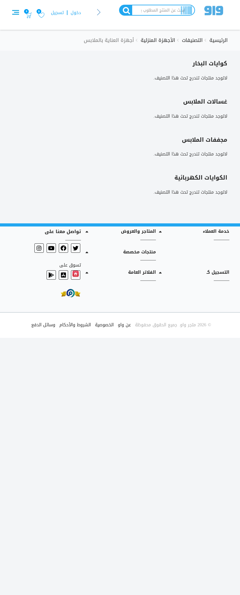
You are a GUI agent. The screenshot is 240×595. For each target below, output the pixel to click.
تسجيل (57, 12)
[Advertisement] (120, 465)
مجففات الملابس (204, 140)
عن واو (124, 325)
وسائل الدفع (43, 325)
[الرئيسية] (213, 12)
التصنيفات (192, 40)
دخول (76, 12)
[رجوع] (99, 13)
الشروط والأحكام (75, 325)
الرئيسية (218, 40)
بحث (125, 10)
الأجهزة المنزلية (158, 40)
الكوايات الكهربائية (200, 177)
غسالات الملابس (205, 101)
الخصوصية (104, 325)
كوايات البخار (209, 63)
